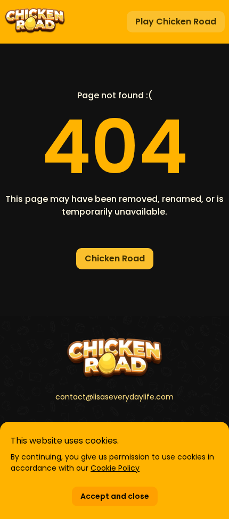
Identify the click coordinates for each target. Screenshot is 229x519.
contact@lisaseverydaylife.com (114, 397)
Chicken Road (115, 258)
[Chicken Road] (114, 358)
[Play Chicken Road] (35, 21)
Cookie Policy (115, 468)
